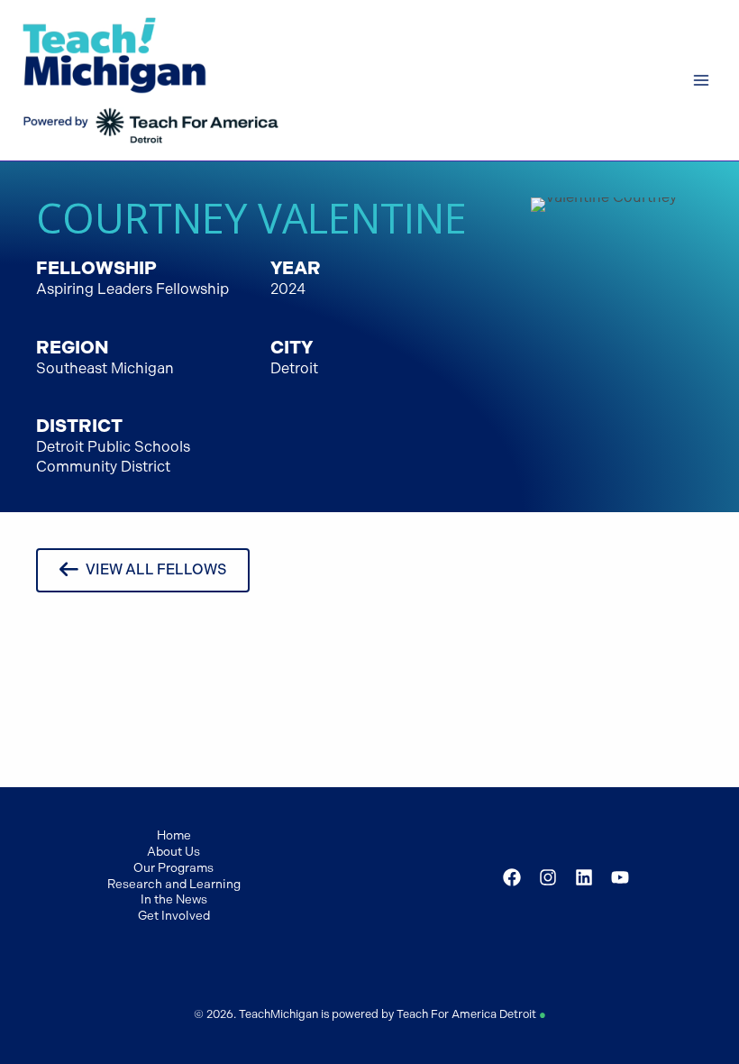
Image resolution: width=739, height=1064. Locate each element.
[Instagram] (548, 877)
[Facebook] (512, 877)
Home (174, 835)
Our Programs (173, 867)
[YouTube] (620, 877)
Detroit (294, 368)
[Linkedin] (584, 877)
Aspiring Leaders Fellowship (132, 289)
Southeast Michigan (105, 368)
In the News (174, 899)
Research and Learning (174, 883)
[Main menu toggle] (700, 80)
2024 (288, 289)
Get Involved (174, 915)
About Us (173, 851)
